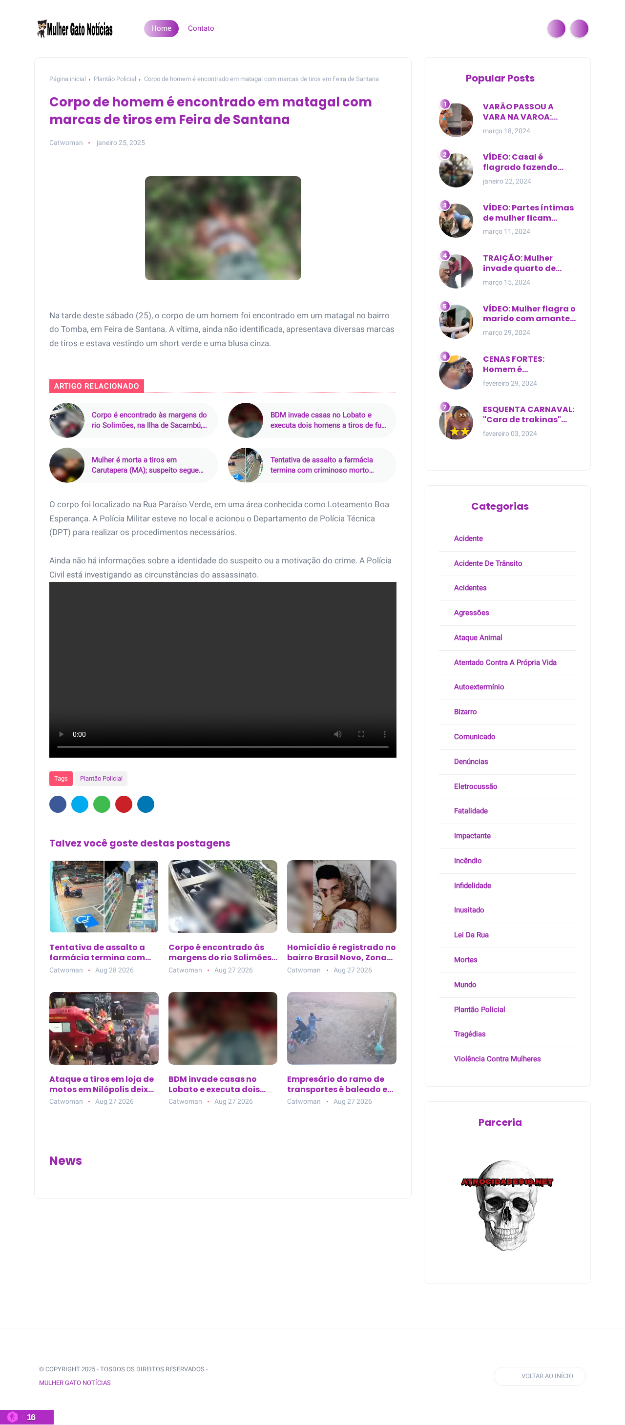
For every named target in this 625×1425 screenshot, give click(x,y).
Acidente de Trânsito (487, 563)
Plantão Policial (115, 79)
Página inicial (67, 79)
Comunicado (474, 736)
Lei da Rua (470, 934)
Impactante (471, 835)
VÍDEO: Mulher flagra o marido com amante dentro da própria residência (529, 314)
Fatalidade (470, 810)
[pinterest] (123, 804)
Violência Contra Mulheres (496, 1058)
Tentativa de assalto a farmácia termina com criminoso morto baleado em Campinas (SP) (322, 465)
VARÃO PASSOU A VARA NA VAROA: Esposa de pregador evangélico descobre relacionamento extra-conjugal (526, 112)
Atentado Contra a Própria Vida (504, 662)
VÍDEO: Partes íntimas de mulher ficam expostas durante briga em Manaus (528, 213)
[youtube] (307, 1376)
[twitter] (79, 804)
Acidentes (469, 587)
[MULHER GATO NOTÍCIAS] (76, 28)
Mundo (464, 984)
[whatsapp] (101, 804)
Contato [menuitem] (201, 28)
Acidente (467, 538)
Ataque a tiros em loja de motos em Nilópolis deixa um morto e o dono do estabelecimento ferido (101, 1084)
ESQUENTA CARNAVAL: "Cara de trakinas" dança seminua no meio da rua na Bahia (528, 415)
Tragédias (469, 1034)
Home (161, 28)
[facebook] (57, 804)
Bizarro (464, 711)
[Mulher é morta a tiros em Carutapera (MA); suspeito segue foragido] (66, 465)
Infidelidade (471, 885)
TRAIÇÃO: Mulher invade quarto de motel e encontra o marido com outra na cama (527, 263)
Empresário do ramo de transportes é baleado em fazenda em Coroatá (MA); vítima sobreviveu (341, 1084)
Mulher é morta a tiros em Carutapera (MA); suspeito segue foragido (145, 465)
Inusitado (468, 910)
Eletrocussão (475, 786)
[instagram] (289, 1376)
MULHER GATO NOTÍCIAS (75, 1382)
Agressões (470, 612)
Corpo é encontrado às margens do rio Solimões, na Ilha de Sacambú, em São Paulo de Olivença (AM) (149, 421)
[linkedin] (145, 804)
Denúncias (470, 761)
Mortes (465, 959)
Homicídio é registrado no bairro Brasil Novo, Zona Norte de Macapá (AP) (341, 953)
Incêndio (467, 860)
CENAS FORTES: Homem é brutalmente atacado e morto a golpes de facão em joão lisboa (529, 364)
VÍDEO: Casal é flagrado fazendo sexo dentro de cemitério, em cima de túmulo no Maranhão (529, 162)
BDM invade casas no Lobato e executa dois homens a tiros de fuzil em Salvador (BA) (330, 421)
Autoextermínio (478, 686)
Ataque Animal (477, 637)
